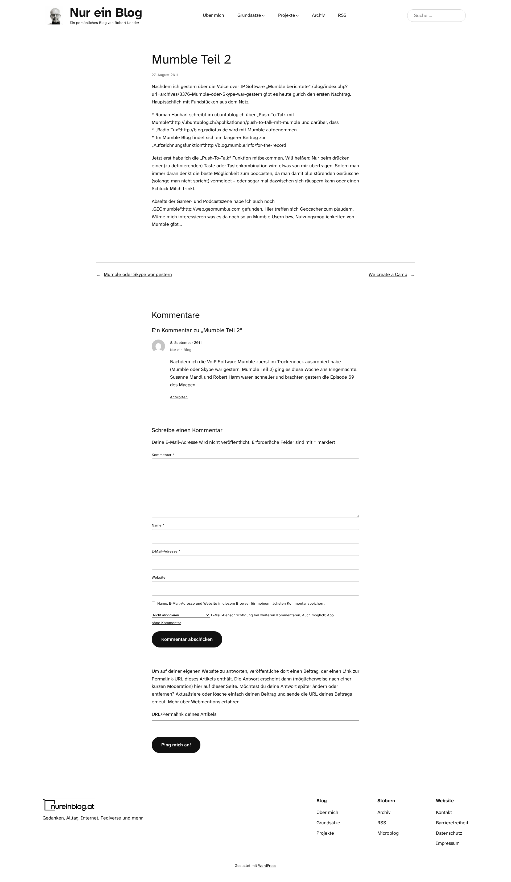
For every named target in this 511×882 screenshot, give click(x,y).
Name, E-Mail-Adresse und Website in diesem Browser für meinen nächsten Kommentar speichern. (241, 603)
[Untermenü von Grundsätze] (263, 15)
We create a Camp (388, 274)
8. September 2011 (186, 342)
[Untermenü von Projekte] (297, 15)
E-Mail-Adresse (166, 551)
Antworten (179, 397)
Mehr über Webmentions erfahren (204, 702)
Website (159, 577)
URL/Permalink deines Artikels (184, 714)
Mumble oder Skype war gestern (138, 274)
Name (158, 525)
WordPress (267, 865)
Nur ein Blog (106, 12)
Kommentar (163, 454)
